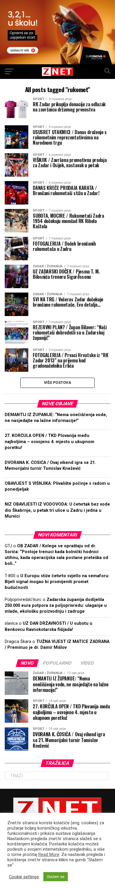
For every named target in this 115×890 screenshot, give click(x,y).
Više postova (57, 382)
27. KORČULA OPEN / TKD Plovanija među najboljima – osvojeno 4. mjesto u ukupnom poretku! (49, 441)
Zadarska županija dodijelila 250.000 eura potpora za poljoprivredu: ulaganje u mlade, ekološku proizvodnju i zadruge (56, 605)
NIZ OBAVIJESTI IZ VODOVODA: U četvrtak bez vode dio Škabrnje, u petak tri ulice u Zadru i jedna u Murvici (57, 510)
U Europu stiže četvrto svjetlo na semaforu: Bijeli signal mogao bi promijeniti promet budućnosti (57, 581)
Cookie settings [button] (24, 876)
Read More (48, 854)
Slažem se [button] (55, 876)
